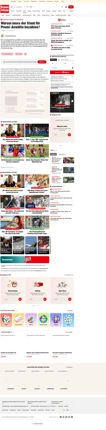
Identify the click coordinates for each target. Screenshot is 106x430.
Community (26, 1)
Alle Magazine (69, 367)
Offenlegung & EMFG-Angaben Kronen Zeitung (37, 402)
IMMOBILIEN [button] (53, 59)
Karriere (66, 406)
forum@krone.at (38, 270)
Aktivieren (42, 62)
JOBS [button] (59, 59)
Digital (59, 11)
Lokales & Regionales (26, 15)
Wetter (69, 15)
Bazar (62, 1)
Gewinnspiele (34, 1)
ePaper (19, 1)
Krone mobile (42, 1)
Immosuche (49, 1)
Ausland (54, 11)
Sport (43, 11)
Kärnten (3, 30)
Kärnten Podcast (45, 15)
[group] (6, 245)
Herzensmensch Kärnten (61, 15)
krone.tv (71, 11)
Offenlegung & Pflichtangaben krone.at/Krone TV (13, 402)
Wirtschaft (8, 15)
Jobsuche (57, 1)
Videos (52, 15)
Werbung (60, 406)
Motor (64, 11)
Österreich (18, 11)
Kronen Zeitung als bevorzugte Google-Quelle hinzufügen (25, 62)
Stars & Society (36, 11)
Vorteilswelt (13, 1)
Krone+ (12, 11)
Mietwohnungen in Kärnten (62, 80)
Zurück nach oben (37, 424)
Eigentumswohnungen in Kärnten (62, 78)
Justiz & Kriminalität (16, 15)
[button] (67, 11)
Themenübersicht (43, 268)
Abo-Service (5, 410)
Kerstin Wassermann (11, 35)
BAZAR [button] (66, 59)
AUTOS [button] (62, 59)
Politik (29, 11)
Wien (24, 11)
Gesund (48, 11)
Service (38, 15)
